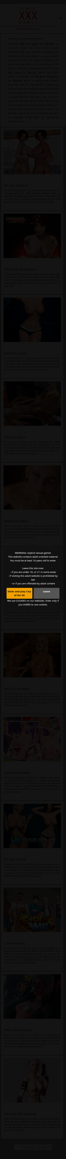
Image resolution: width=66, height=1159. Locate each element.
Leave (46, 591)
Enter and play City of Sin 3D (19, 593)
